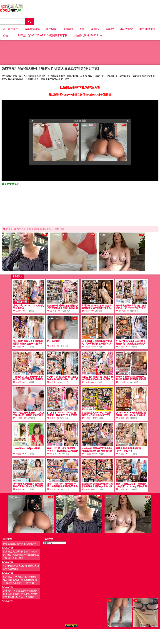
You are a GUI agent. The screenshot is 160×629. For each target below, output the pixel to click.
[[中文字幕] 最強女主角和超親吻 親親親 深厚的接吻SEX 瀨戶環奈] (28, 338)
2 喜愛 (52, 382)
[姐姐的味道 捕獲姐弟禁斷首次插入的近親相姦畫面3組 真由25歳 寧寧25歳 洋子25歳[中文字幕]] (62, 302)
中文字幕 (51, 29)
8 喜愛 (18, 382)
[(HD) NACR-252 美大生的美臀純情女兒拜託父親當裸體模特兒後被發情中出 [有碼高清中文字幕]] (28, 374)
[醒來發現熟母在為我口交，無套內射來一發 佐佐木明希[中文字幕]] (131, 302)
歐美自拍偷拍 (32, 29)
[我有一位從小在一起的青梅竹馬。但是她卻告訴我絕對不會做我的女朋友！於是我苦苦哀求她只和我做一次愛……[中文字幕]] (62, 481)
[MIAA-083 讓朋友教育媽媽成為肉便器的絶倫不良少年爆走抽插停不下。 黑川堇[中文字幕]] (97, 445)
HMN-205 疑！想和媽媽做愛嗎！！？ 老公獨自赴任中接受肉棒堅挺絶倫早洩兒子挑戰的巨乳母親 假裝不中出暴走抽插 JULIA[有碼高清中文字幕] (62, 449)
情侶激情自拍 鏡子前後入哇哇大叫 (20, 543)
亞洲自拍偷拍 (10, 29)
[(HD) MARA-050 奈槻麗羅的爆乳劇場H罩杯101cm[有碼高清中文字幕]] (131, 409)
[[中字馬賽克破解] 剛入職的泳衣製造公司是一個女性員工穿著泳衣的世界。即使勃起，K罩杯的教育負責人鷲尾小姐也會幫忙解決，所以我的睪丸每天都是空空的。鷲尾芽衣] (28, 481)
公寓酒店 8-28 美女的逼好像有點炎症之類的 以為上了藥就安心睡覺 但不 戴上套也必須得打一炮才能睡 (20, 579)
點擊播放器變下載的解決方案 (80, 87)
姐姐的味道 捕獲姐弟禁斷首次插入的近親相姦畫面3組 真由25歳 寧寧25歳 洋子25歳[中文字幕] (62, 306)
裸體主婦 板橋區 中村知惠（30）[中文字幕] (128, 449)
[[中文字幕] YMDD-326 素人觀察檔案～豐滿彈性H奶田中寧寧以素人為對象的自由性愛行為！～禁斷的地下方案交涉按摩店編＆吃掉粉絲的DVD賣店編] (62, 409)
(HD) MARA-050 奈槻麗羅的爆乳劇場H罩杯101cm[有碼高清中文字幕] (131, 413)
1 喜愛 (18, 346)
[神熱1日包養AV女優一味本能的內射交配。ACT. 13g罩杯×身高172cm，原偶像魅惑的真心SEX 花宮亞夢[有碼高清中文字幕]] (131, 481)
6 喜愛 (18, 311)
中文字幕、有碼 (57, 229)
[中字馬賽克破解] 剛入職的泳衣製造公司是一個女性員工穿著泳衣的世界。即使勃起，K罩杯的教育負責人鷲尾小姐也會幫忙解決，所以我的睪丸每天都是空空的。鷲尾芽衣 (28, 485)
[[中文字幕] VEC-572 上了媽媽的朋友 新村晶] (28, 302)
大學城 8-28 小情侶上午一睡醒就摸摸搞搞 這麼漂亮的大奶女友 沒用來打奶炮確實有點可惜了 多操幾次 (20, 593)
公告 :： (7, 35)
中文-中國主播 (147, 29)
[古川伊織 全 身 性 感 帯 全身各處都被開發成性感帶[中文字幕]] (97, 302)
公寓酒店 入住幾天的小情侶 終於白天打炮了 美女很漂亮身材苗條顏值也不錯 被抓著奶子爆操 (21, 554)
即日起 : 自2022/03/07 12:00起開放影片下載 (42, 35)
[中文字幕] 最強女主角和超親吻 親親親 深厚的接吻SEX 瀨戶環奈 (28, 342)
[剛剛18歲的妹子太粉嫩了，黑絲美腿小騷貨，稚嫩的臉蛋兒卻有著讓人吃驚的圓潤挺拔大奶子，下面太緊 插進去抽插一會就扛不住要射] (28, 409)
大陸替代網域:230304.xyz (88, 35)
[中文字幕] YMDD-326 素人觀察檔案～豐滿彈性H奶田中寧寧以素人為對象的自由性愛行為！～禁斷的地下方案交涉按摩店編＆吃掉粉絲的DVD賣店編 (62, 413)
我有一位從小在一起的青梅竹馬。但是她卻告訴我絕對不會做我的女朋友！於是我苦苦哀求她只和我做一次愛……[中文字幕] (62, 485)
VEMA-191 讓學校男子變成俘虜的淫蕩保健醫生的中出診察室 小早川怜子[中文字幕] (97, 378)
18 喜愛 (122, 382)
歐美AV (110, 29)
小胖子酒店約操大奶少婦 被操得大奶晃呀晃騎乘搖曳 (21, 567)
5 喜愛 (121, 418)
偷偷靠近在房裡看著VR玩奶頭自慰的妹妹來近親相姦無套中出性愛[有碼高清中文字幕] (97, 485)
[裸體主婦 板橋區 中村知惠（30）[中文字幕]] (131, 445)
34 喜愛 (122, 311)
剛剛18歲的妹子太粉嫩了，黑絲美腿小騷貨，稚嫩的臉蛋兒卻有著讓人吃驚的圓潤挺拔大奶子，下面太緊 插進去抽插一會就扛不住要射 (28, 413)
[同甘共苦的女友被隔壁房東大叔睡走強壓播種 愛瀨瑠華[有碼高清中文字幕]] (131, 374)
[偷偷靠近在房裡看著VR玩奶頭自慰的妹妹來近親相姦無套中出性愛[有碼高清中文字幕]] (97, 481)
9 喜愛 (87, 311)
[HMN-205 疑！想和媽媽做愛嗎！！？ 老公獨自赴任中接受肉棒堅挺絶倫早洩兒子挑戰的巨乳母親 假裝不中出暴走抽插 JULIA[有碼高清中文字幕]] (62, 445)
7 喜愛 (121, 489)
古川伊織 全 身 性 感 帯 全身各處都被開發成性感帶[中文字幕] (97, 306)
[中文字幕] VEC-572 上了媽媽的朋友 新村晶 (28, 306)
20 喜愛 (53, 311)
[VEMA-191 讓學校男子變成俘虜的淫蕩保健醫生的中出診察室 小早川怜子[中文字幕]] (97, 374)
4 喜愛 (121, 346)
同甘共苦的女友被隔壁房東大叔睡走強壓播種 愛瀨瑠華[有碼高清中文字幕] (131, 378)
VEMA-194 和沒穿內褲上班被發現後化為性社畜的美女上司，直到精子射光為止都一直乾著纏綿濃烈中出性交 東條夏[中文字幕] (62, 378)
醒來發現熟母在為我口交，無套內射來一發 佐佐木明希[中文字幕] (131, 306)
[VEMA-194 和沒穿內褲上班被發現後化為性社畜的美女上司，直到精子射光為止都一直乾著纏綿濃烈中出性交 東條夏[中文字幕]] (62, 374)
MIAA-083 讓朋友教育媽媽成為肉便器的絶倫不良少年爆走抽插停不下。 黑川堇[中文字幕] (97, 449)
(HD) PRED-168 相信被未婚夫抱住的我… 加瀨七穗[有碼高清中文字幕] (130, 342)
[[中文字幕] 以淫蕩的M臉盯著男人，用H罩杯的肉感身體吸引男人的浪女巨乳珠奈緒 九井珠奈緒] (97, 338)
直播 (81, 29)
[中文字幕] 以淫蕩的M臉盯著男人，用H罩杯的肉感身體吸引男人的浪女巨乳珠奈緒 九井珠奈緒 (97, 342)
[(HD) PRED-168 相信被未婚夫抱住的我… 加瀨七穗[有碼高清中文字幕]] (131, 338)
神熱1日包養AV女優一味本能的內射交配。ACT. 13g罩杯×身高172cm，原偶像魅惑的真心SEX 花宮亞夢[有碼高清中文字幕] (131, 485)
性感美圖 (68, 29)
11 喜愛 (19, 418)
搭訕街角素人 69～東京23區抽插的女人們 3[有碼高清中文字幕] (96, 413)
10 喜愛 (9, 229)
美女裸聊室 (126, 29)
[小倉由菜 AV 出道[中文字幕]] (28, 445)
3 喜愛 (87, 346)
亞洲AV (95, 29)
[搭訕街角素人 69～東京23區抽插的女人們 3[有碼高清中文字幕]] (97, 409)
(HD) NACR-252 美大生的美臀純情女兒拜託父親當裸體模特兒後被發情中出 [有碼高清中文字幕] (28, 378)
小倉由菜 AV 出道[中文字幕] (26, 448)
